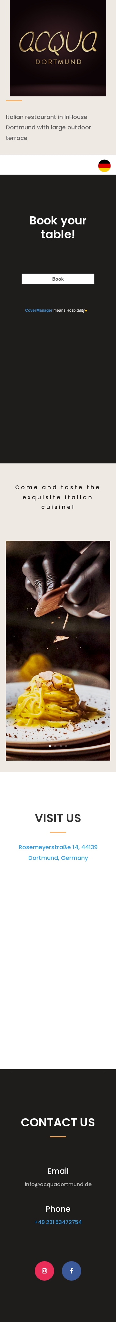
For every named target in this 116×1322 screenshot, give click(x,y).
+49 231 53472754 (58, 1222)
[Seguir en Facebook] (71, 1271)
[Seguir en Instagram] (44, 1271)
